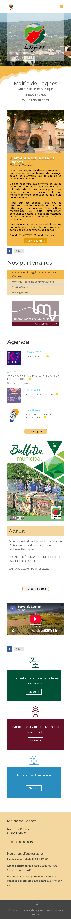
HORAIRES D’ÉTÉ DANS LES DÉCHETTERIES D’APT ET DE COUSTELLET (35, 544)
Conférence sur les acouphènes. (39, 416)
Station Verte (20, 287)
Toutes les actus (35, 588)
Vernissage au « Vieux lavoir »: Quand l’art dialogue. (33, 378)
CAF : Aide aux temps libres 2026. (29, 553)
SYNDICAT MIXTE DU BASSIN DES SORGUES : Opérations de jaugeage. (31, 571)
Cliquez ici (34, 691)
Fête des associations (40, 394)
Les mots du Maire (35, 240)
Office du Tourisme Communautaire (33, 281)
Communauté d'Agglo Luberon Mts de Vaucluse (34, 274)
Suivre (19, 251)
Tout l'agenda (36, 431)
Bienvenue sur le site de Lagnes (32, 160)
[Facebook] (9, 251)
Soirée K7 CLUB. (35, 356)
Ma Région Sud (20, 292)
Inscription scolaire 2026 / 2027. (28, 561)
